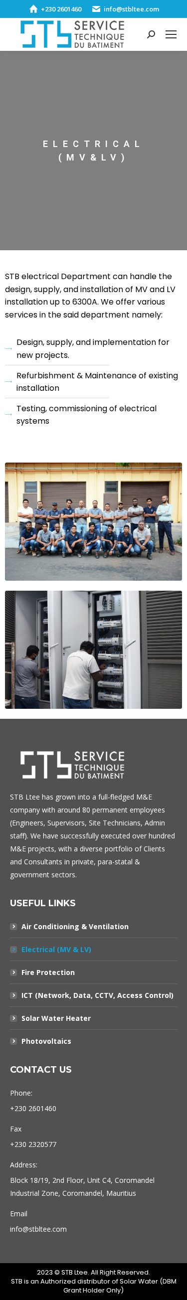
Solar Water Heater (56, 1018)
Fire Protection (48, 972)
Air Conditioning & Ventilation (75, 926)
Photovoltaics (46, 1041)
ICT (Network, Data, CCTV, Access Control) (97, 995)
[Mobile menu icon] (171, 34)
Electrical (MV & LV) (56, 949)
